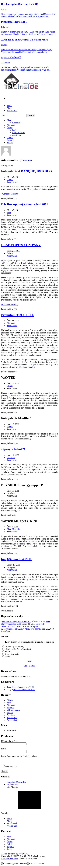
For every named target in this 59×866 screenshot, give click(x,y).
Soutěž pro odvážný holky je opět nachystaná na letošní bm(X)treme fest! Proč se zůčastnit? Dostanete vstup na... (25, 68)
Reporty (10, 140)
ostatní (7, 656)
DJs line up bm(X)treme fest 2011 (19, 4)
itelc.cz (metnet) (12, 654)
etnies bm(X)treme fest (16, 782)
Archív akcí (12, 720)
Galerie (10, 137)
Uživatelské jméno (9, 741)
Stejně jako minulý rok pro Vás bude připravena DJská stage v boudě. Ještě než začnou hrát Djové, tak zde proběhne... (28, 15)
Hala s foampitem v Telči (23, 687)
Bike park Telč (8, 626)
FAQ (14, 130)
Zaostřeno (5, 63)
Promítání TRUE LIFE (14, 21)
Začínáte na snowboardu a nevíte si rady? (24, 39)
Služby (4, 45)
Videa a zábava (18, 132)
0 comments (12, 182)
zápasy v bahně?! (11, 57)
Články (10, 127)
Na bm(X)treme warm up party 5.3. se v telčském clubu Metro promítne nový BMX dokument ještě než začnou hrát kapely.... (28, 33)
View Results (29, 666)
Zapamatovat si (10, 766)
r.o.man (27, 160)
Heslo (3, 749)
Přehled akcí (12, 110)
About (9, 108)
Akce (3, 9)
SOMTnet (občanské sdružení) (18, 649)
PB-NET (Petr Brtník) (14, 646)
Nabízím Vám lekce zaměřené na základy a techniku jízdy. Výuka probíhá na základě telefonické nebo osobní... (26, 50)
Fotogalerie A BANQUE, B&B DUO (26, 171)
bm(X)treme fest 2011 (16, 559)
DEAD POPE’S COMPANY (21, 245)
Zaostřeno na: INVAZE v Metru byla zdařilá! (21, 629)
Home (9, 105)
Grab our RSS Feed (9, 858)
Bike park (5, 27)
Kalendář (16, 122)
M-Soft (8, 651)
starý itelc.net (12, 784)
